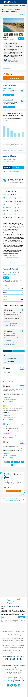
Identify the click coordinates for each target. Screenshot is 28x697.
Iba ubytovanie (7, 88)
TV (6, 204)
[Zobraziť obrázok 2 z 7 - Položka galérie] (11, 34)
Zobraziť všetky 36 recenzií (9, 39)
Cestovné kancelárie (8, 631)
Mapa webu (13, 652)
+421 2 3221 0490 (13, 659)
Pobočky (6, 647)
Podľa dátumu (7, 351)
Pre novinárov (5, 645)
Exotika (9, 633)
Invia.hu (4, 680)
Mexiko (10, 5)
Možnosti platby (7, 642)
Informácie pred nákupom (17, 638)
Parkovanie (15, 633)
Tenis (18, 207)
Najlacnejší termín (8, 100)
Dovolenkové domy (16, 635)
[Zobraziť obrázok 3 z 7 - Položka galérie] (16, 34)
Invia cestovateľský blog (18, 642)
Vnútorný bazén (9, 201)
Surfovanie (19, 210)
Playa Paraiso (22, 5)
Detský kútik (8, 207)
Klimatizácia (8, 197)
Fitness (18, 214)
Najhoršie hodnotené (19, 351)
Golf (7, 210)
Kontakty (20, 647)
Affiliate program (14, 645)
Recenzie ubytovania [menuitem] (23, 150)
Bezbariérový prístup (9, 217)
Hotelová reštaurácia (20, 217)
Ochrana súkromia (7, 650)
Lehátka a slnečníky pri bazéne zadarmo (20, 201)
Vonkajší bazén (20, 197)
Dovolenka (6, 5)
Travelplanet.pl (10, 680)
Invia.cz (22, 679)
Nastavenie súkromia (18, 650)
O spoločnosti (13, 647)
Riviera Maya (15, 5)
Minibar (18, 204)
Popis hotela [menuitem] (13, 150)
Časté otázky (6, 638)
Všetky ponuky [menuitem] (6, 150)
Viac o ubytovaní (6, 68)
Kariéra (22, 645)
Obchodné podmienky (8, 640)
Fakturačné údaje (19, 640)
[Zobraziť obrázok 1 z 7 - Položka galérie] (6, 34)
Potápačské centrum (9, 214)
